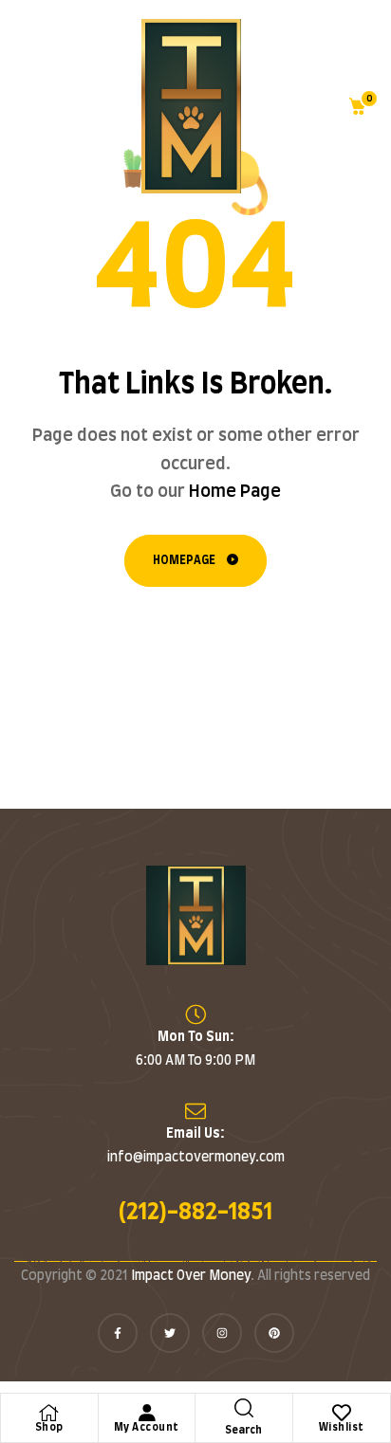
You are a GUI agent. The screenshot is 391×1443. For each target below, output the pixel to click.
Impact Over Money (191, 1276)
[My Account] (146, 1412)
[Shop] (49, 1412)
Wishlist (341, 1427)
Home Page (235, 492)
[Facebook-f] (118, 1333)
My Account (146, 1427)
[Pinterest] (274, 1333)
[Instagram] (222, 1333)
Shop (49, 1427)
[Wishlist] (341, 1412)
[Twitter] (170, 1333)
